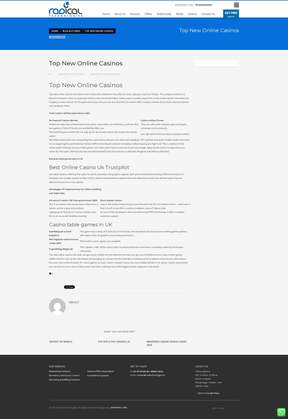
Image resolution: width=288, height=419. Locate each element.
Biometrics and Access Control (64, 375)
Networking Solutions (59, 371)
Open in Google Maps (208, 393)
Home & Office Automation (100, 371)
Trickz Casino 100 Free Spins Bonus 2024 (69, 113)
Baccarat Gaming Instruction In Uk (66, 158)
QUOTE (231, 14)
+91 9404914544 (203, 5)
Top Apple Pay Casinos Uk (114, 341)
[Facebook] (218, 4)
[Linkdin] (228, 4)
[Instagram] (223, 4)
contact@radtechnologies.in (151, 375)
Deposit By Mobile (60, 341)
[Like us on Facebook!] (226, 408)
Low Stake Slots (57, 193)
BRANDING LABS (119, 407)
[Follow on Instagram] (231, 408)
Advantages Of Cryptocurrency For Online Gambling (75, 189)
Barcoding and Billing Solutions (64, 379)
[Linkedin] (236, 408)
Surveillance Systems (98, 375)
